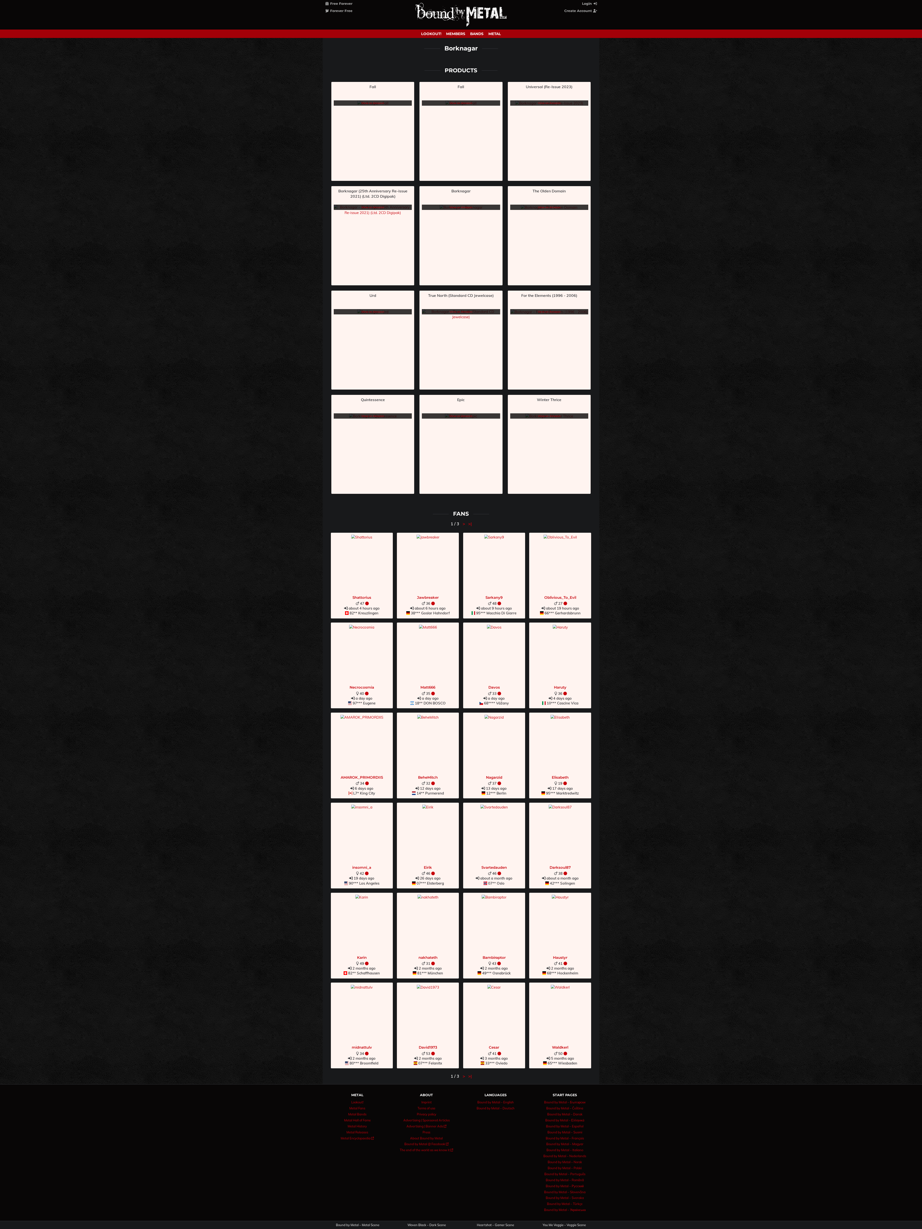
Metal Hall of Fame (357, 1120)
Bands (477, 33)
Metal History (357, 1126)
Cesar (494, 1047)
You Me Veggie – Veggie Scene (564, 1225)
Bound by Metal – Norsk (565, 1162)
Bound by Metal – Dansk (564, 1114)
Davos (494, 687)
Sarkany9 (494, 597)
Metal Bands (357, 1114)
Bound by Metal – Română (565, 1180)
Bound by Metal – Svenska (565, 1198)
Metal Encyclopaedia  (357, 1138)
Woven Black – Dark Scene (426, 1225)
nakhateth (428, 957)
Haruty (560, 687)
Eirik (428, 867)
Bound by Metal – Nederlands (564, 1156)
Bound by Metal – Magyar (564, 1144)
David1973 (428, 1047)
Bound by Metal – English (495, 1102)
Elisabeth (560, 777)
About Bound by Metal (426, 1138)
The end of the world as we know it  (426, 1150)
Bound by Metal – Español (564, 1126)
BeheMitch (428, 777)
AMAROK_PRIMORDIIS (362, 777)
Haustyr (560, 957)
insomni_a (361, 867)
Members (455, 33)
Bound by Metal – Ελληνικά (564, 1120)
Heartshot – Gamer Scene (495, 1225)
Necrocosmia (362, 687)
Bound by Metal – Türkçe (564, 1204)
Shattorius (361, 597)
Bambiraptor (494, 957)
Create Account (578, 11)
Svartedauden (494, 867)
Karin (362, 957)
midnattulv (362, 1047)
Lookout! (431, 33)
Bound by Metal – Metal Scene (357, 1225)
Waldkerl (560, 1047)
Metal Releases (357, 1132)
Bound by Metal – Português (564, 1174)
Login (587, 3)
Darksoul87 (560, 867)
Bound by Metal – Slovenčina (565, 1192)
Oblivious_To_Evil (560, 597)
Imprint (426, 1102)
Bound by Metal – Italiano (564, 1150)
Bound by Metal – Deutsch (496, 1108)
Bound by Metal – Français (565, 1138)
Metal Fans (357, 1108)
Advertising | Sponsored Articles (426, 1120)
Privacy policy (426, 1114)
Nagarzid (494, 777)
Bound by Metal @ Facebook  (426, 1144)
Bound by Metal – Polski (565, 1168)
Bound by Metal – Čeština (564, 1108)
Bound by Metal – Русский (565, 1186)
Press (426, 1132)
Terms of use (426, 1108)
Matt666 (427, 687)
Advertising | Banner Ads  (426, 1126)
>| (470, 523)
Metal (494, 33)
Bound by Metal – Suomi (564, 1132)
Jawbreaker (428, 597)
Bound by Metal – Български (564, 1102)
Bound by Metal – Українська (565, 1210)
